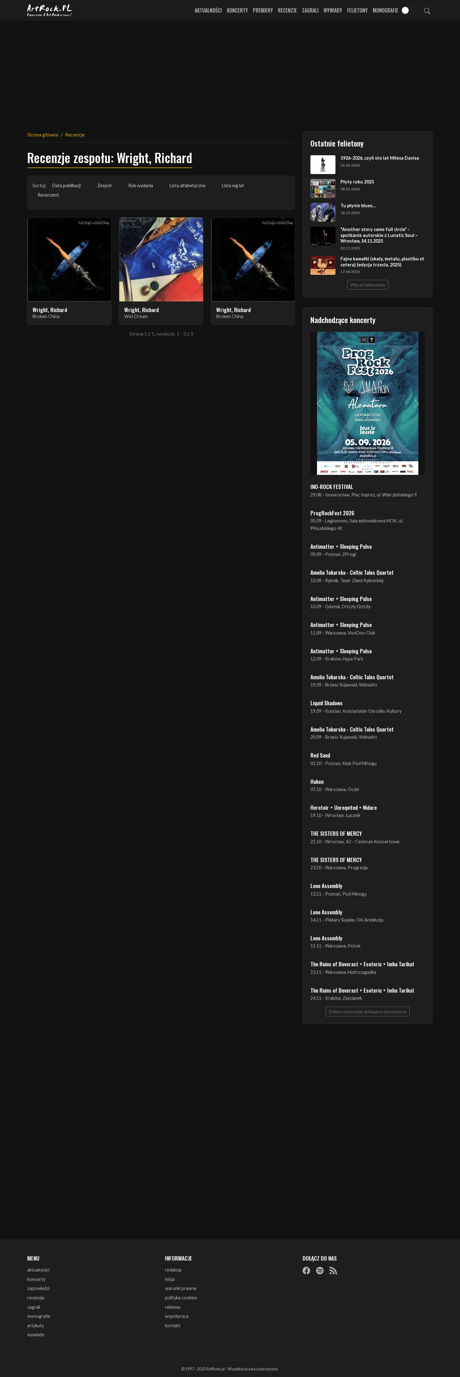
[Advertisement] (230, 72)
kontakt (173, 1325)
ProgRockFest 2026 (332, 513)
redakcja (173, 1269)
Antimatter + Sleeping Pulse (341, 546)
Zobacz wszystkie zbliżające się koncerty (368, 1011)
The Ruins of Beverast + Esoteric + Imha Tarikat (362, 964)
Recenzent (48, 195)
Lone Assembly (326, 885)
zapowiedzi (38, 1288)
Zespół (104, 185)
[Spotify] (320, 1270)
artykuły (35, 1325)
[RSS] (333, 1270)
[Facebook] (306, 1270)
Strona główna (42, 134)
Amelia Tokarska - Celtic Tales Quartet (352, 572)
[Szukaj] (427, 10)
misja (170, 1279)
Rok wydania (140, 185)
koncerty (36, 1279)
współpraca (176, 1316)
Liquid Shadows (326, 703)
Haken (317, 781)
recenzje (35, 1297)
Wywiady (333, 10)
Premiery (263, 10)
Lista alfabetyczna (187, 185)
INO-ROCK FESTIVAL (331, 486)
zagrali (33, 1307)
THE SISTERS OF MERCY (336, 833)
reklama (172, 1307)
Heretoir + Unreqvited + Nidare (343, 807)
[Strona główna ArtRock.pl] (49, 10)
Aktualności (208, 10)
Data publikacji (66, 185)
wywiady (35, 1334)
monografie (38, 1316)
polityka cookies (181, 1297)
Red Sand (320, 755)
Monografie (385, 10)
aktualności (38, 1269)
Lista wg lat (233, 185)
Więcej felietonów (368, 284)
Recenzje (287, 10)
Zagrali (310, 10)
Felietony (357, 10)
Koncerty (237, 10)
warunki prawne (181, 1288)
